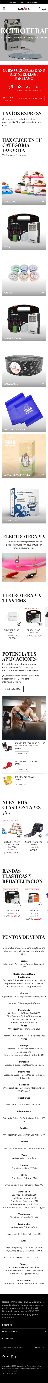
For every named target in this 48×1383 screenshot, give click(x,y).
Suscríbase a (39, 1348)
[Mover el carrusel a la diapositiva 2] (24, 59)
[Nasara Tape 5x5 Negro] (34, 829)
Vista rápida (21, 753)
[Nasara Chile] (24, 8)
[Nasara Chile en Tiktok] (16, 1356)
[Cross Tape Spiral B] (7, 781)
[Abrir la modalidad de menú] (3, 8)
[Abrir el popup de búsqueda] (38, 8)
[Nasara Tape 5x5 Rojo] (7, 765)
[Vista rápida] (19, 624)
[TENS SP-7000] (34, 617)
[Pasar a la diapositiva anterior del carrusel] (16, 59)
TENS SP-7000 (33, 630)
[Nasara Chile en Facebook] (3, 1356)
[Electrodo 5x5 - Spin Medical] (12, 617)
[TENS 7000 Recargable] (34, 897)
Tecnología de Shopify (10, 1373)
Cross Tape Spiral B (25, 777)
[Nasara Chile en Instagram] (12, 1356)
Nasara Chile (21, 1366)
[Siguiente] (43, 2)
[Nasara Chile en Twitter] (7, 1356)
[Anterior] (5, 2)
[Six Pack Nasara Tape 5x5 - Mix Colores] (12, 829)
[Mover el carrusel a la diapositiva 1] (21, 59)
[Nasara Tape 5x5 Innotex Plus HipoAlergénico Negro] (7, 749)
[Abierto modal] (17, 561)
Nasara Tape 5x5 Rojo (26, 761)
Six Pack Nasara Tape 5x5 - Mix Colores (12, 844)
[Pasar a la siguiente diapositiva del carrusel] (31, 59)
